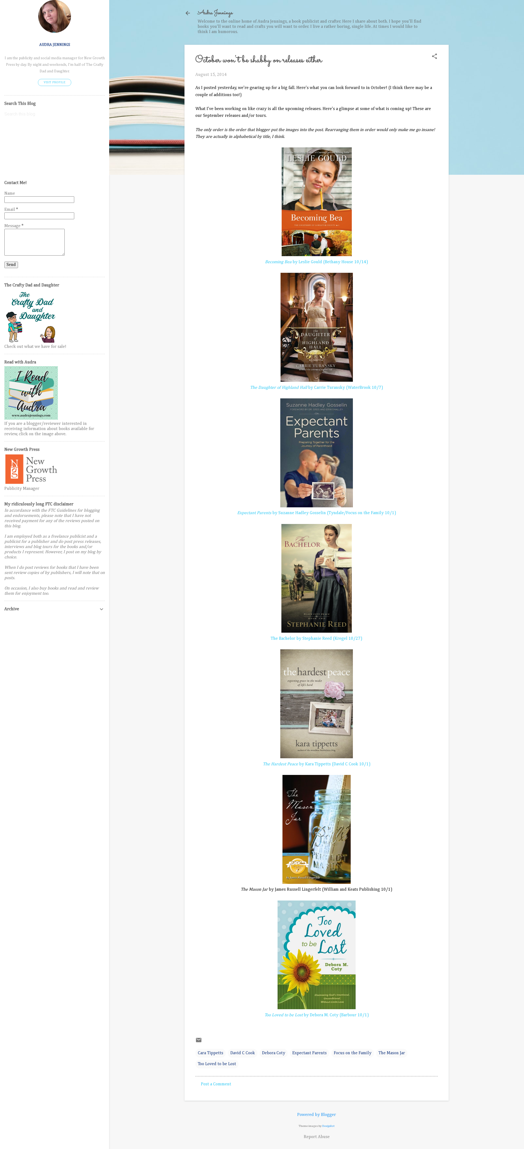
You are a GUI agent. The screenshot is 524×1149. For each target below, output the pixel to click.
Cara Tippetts (210, 1053)
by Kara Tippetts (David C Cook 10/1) (317, 764)
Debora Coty (273, 1053)
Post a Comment (216, 1084)
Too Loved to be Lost (217, 1064)
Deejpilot (328, 1125)
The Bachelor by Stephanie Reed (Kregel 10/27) (316, 638)
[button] (434, 57)
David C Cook (242, 1053)
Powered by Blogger (316, 1115)
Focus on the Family (352, 1053)
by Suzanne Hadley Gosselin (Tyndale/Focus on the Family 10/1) (316, 513)
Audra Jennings (215, 13)
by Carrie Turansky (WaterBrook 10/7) (316, 388)
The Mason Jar (392, 1053)
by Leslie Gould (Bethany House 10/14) (316, 262)
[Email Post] (198, 1042)
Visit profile (55, 82)
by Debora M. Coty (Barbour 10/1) (316, 1015)
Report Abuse (317, 1137)
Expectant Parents (309, 1053)
